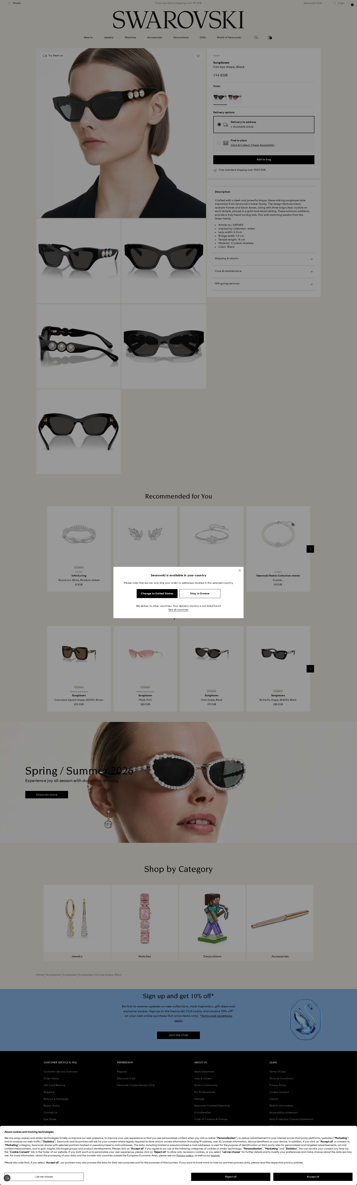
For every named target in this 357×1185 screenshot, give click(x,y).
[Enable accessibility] (7, 1178)
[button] (239, 570)
